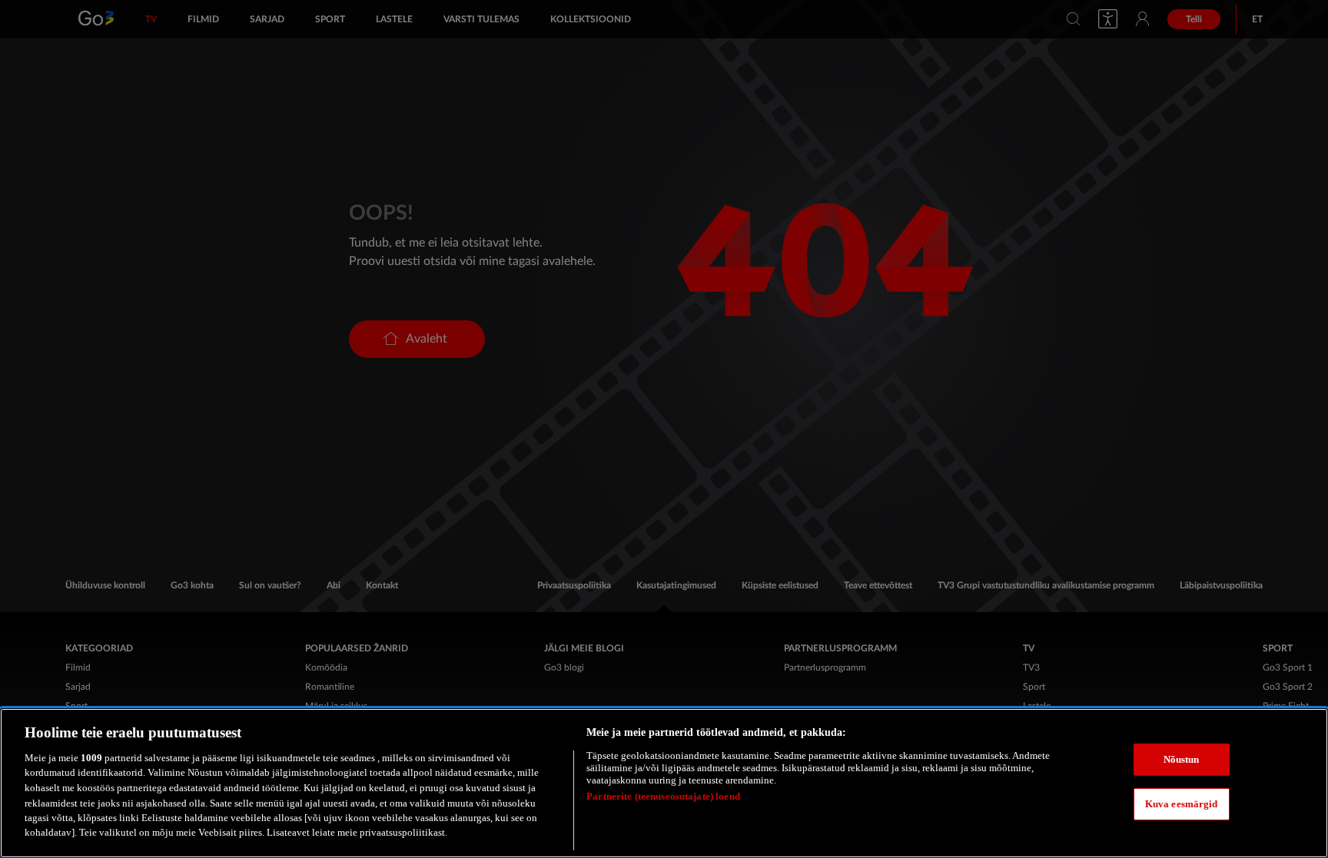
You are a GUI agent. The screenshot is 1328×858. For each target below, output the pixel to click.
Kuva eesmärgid (1181, 804)
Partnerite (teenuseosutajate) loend (663, 796)
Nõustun (1182, 759)
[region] (664, 783)
